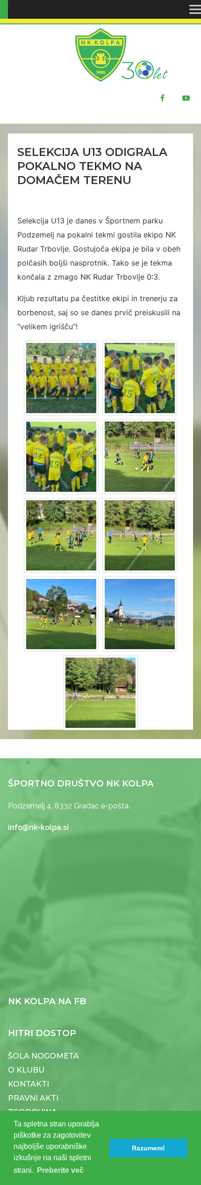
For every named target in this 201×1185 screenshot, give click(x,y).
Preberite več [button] (60, 1170)
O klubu (26, 1070)
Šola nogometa (43, 1056)
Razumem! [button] (148, 1148)
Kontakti (28, 1084)
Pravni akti (33, 1098)
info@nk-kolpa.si (38, 827)
